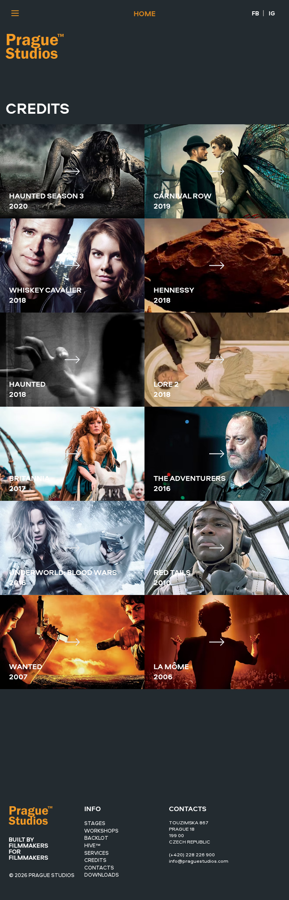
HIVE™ (92, 845)
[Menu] (15, 13)
